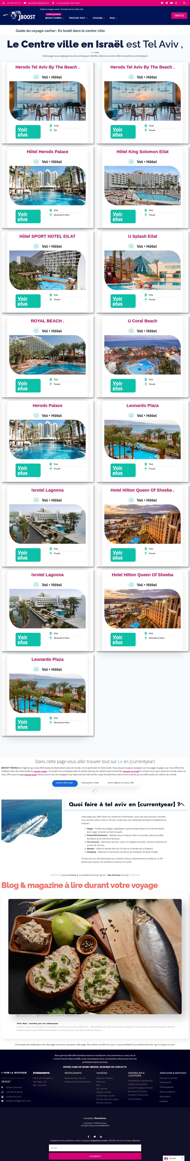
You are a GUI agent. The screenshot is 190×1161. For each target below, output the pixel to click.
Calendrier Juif (46, 1016)
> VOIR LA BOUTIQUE (14, 1072)
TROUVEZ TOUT (77, 18)
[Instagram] (176, 3)
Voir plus (23, 132)
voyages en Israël (131, 771)
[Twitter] (167, 3)
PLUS (112, 18)
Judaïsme (60, 1016)
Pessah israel (30, 774)
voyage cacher (40, 771)
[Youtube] (171, 3)
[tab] (64, 783)
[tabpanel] (95, 792)
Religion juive (72, 1016)
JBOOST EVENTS (53, 16)
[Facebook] (162, 3)
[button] (184, 3)
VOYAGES (97, 18)
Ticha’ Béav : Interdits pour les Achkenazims (37, 1023)
